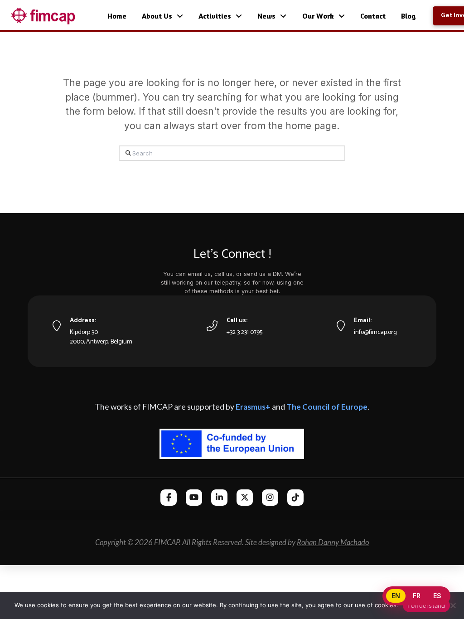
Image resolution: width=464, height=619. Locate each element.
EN (396, 596)
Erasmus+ (253, 406)
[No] (452, 605)
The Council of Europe (326, 406)
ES (437, 596)
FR (416, 596)
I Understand (426, 605)
